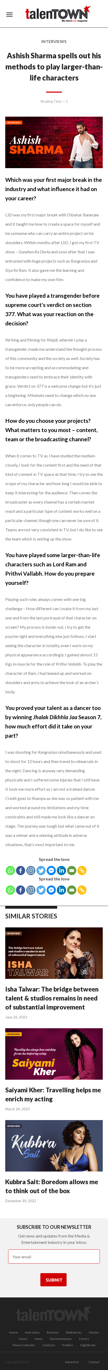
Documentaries (61, 1339)
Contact (94, 1362)
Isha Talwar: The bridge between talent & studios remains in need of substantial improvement (52, 998)
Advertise (72, 1362)
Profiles (67, 1345)
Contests (48, 1345)
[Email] (71, 870)
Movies (94, 1332)
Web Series (74, 1332)
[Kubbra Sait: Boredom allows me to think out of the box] (54, 1146)
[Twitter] (41, 870)
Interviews (32, 1332)
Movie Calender (24, 1345)
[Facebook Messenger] (51, 870)
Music (23, 1339)
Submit (54, 1279)
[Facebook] (20, 870)
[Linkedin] (61, 870)
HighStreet (87, 1345)
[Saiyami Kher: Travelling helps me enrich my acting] (54, 1054)
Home (13, 1332)
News (39, 1339)
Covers (84, 1339)
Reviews (53, 1332)
